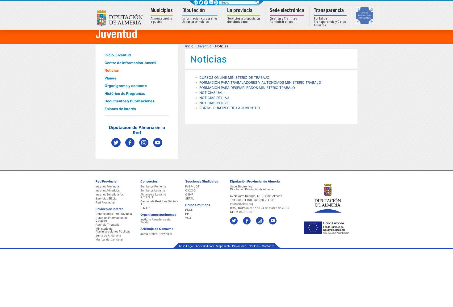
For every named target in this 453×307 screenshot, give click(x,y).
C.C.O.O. (190, 190)
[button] (162, 16)
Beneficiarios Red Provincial (114, 213)
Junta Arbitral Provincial (156, 233)
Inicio (189, 46)
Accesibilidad (205, 246)
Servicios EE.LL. (106, 198)
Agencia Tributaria (108, 224)
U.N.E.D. (145, 208)
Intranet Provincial (108, 186)
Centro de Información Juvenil (130, 63)
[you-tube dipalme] (157, 142)
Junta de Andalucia (108, 235)
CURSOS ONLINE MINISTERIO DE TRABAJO (234, 77)
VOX (188, 217)
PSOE (189, 209)
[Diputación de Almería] (121, 18)
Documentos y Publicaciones (129, 101)
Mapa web (223, 246)
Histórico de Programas (125, 93)
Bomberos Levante (152, 190)
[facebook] (249, 218)
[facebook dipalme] (129, 142)
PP (187, 213)
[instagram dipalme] (143, 142)
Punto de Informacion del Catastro (112, 219)
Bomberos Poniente (153, 186)
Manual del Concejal (109, 239)
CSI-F (189, 194)
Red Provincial (105, 202)
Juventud (204, 46)
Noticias (112, 70)
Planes (110, 78)
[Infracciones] (365, 16)
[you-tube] (275, 218)
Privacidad (239, 246)
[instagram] (211, 2)
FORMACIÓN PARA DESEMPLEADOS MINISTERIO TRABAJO (247, 88)
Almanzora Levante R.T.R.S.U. (153, 196)
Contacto (268, 246)
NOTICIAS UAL (211, 93)
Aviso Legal (185, 246)
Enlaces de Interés (120, 109)
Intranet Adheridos (108, 190)
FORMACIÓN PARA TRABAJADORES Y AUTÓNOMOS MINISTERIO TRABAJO (260, 82)
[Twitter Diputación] (115, 142)
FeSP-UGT (192, 186)
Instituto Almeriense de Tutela (155, 221)
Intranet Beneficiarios (110, 194)
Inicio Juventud (118, 55)
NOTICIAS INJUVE (214, 103)
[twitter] (236, 218)
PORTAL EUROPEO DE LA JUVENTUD (229, 108)
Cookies (254, 246)
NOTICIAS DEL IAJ (214, 98)
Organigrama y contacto (126, 85)
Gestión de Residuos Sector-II (159, 203)
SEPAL (189, 198)
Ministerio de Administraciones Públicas (113, 230)
